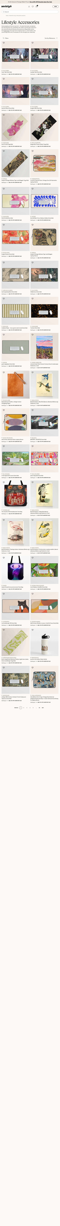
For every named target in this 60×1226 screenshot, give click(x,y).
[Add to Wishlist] (4, 43)
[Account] (29, 6)
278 (39, 707)
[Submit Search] (3, 11)
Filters (6, 38)
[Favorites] (33, 6)
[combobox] (30, 11)
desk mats (6, 30)
